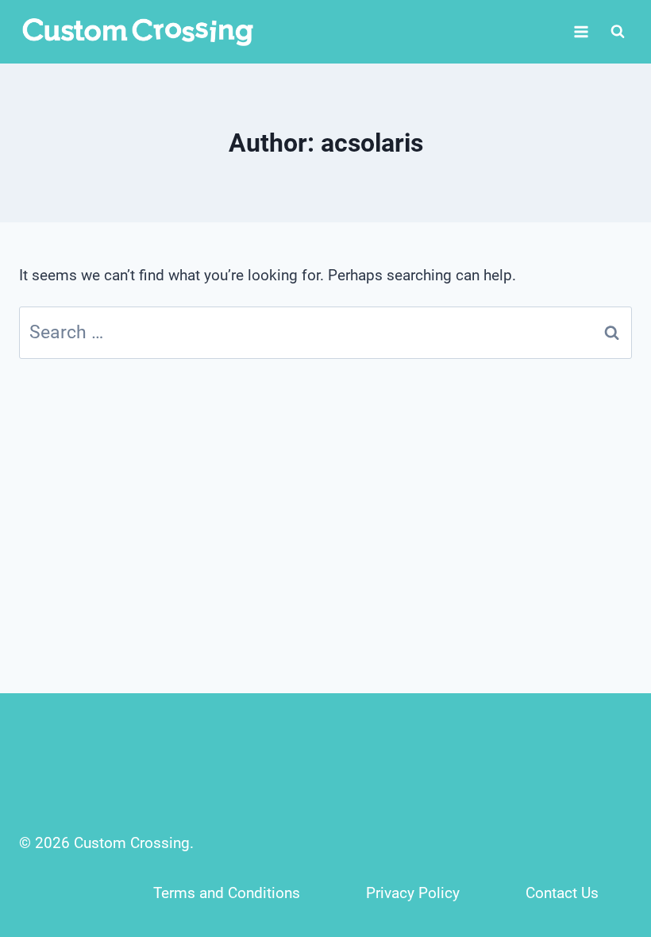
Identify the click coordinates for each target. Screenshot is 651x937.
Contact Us (562, 893)
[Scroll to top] (604, 820)
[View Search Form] (617, 31)
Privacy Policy (413, 893)
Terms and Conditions (226, 893)
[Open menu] (580, 31)
